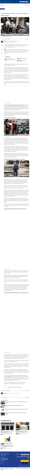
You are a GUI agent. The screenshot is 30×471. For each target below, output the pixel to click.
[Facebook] (21, 1)
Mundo (6, 403)
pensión (14, 387)
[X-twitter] (23, 1)
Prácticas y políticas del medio (5, 468)
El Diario (9, 376)
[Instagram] (20, 1)
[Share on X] (6, 39)
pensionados (16, 387)
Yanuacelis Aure (4, 434)
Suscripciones (11, 468)
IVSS (12, 387)
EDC (10, 387)
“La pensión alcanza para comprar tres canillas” (10, 60)
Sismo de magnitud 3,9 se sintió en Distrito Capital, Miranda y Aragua (14, 405)
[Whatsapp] (27, 1)
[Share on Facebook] (5, 39)
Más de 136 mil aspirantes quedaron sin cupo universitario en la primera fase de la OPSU (7, 446)
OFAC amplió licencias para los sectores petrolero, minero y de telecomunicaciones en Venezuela (7, 432)
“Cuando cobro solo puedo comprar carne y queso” (22, 58)
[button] (26, 5)
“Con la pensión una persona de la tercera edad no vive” (21, 61)
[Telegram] (26, 1)
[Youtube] (24, 1)
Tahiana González (25, 433)
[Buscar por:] (14, 397)
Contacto (2, 469)
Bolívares (8, 387)
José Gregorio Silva (21, 433)
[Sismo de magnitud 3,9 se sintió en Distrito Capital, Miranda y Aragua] (3, 406)
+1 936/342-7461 (4, 459)
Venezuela (20, 387)
